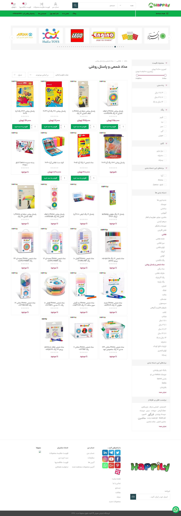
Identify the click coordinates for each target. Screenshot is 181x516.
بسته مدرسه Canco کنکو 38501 (25, 163)
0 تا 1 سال (162, 320)
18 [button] (89, 46)
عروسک (163, 204)
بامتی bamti (161, 379)
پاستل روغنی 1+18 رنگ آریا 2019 (113, 162)
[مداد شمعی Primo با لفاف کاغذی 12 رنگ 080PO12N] (113, 94)
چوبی (164, 312)
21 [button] (83, 46)
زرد (162, 122)
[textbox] (97, 5)
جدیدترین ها (161, 200)
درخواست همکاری (61, 467)
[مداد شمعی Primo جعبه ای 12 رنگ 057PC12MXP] (54, 241)
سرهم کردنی (161, 221)
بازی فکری (144, 407)
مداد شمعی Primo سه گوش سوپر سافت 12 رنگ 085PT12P (84, 304)
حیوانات (153, 410)
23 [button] (79, 46)
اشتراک (133, 497)
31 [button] (63, 46)
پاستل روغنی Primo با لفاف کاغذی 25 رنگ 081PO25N (54, 215)
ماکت (164, 295)
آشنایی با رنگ (153, 407)
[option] (156, 36)
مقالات (118, 492)
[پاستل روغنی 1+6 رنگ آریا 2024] (54, 94)
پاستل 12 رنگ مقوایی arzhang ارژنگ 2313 (113, 215)
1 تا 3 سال (162, 325)
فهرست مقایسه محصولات (41, 7)
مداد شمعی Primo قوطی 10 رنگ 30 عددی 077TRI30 (54, 304)
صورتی (160, 135)
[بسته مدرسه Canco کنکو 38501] (25, 146)
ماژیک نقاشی (160, 273)
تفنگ (164, 290)
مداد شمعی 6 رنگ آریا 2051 (83, 162)
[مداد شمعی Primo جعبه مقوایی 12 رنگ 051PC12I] (113, 286)
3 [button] (119, 46)
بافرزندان (163, 387)
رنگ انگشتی (160, 260)
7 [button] (110, 46)
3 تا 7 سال (162, 329)
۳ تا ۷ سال (159, 93)
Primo (160, 180)
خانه (125, 61)
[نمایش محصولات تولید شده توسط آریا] (51, 36)
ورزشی (164, 316)
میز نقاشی (161, 243)
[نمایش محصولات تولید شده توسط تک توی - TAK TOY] (156, 36)
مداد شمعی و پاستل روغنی (155, 264)
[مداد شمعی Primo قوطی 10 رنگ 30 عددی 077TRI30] (54, 286)
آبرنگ (163, 252)
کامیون (144, 414)
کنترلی (164, 286)
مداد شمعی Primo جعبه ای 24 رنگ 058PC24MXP (25, 259)
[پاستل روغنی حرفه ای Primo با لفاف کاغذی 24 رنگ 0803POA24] (25, 197)
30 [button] (65, 46)
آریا (162, 175)
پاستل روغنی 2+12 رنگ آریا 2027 (25, 112)
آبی (162, 131)
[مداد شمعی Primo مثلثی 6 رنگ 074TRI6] (84, 330)
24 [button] (77, 46)
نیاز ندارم (160, 151)
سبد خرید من (63, 458)
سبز (161, 126)
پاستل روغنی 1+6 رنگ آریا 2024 (54, 111)
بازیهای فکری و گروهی (158, 307)
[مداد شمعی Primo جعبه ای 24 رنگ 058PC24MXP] (25, 241)
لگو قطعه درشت (152, 418)
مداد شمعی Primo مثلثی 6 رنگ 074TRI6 (84, 348)
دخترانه (160, 155)
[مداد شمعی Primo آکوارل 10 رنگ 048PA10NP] (84, 241)
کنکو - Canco (158, 185)
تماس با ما (117, 483)
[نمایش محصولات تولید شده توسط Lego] (103, 36)
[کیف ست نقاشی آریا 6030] (54, 146)
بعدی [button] (12, 37)
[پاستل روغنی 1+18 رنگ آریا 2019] (113, 146)
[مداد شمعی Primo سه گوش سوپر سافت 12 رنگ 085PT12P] (84, 286)
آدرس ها (91, 462)
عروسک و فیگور (160, 226)
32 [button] (61, 46)
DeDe (164, 383)
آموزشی (163, 213)
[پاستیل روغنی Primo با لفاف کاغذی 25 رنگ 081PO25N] (54, 197)
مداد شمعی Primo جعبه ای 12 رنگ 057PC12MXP (54, 259)
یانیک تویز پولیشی (159, 370)
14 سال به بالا (161, 338)
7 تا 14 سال (162, 333)
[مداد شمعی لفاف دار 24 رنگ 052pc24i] (54, 330)
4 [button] (117, 46)
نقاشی (164, 234)
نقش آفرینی (162, 230)
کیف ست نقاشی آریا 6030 (54, 162)
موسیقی (163, 299)
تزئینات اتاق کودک (159, 346)
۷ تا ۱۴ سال (159, 97)
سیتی (148, 411)
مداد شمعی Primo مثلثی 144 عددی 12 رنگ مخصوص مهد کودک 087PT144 (113, 349)
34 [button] (57, 46)
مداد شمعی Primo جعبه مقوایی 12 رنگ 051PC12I (113, 304)
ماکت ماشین (151, 421)
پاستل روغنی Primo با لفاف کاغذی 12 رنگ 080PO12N (113, 112)
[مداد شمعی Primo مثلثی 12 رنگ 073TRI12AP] (25, 286)
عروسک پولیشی (160, 414)
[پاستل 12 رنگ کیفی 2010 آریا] (84, 197)
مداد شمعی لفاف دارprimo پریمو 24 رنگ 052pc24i (54, 348)
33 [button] (59, 46)
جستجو (75, 5)
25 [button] (75, 46)
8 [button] (108, 46)
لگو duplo (162, 418)
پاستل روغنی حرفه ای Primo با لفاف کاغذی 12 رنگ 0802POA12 (83, 113)
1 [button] (123, 46)
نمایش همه (162, 392)
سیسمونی (162, 303)
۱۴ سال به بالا (158, 102)
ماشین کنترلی (161, 421)
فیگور (151, 414)
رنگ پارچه (161, 282)
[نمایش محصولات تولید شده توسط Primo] (24, 36)
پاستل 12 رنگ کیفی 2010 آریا (83, 214)
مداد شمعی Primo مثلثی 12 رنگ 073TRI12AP (25, 304)
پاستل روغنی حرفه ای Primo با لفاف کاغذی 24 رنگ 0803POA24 (25, 216)
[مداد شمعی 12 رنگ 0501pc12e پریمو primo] (113, 241)
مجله (119, 497)
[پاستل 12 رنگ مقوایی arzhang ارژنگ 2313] (113, 197)
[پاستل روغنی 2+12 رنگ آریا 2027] (25, 94)
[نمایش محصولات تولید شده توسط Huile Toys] (77, 36)
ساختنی (163, 208)
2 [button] (121, 46)
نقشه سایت (116, 479)
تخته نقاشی (160, 239)
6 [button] (113, 46)
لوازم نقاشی (160, 247)
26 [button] (73, 46)
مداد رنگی (161, 269)
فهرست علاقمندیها (61, 462)
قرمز (161, 117)
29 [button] (67, 46)
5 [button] (115, 46)
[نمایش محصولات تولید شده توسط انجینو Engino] (130, 36)
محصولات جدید (115, 501)
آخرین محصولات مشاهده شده (83, 467)
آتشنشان (163, 407)
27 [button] (71, 46)
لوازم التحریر (162, 350)
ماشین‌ (142, 418)
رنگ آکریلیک (160, 277)
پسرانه (160, 160)
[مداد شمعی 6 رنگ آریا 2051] (84, 146)
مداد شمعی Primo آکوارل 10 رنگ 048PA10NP (83, 259)
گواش (162, 256)
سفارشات (91, 458)
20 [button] (85, 46)
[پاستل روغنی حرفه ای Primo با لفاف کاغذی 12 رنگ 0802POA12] (84, 94)
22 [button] (81, 46)
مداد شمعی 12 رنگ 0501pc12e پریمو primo (113, 259)
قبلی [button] (168, 37)
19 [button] (87, 46)
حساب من (55, 7)
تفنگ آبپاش (162, 411)
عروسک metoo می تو (158, 374)
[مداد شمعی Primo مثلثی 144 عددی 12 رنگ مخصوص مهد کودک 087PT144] (113, 330)
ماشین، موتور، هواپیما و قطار (155, 217)
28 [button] (69, 46)
